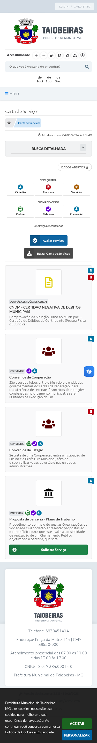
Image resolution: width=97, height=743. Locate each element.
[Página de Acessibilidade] (82, 55)
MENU (14, 94)
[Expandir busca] (83, 147)
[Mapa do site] (74, 55)
